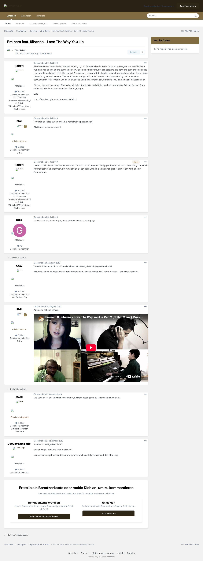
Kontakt (120, 553)
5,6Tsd (20, 147)
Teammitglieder (59, 23)
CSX (19, 265)
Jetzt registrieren (188, 6)
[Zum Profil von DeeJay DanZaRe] (19, 454)
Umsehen (11, 16)
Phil (19, 121)
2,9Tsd (20, 423)
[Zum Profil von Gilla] (19, 230)
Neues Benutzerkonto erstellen (44, 516)
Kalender (20, 23)
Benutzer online (79, 23)
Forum (8, 23)
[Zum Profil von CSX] (19, 276)
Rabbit (23, 50)
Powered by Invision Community (101, 557)
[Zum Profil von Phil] (19, 131)
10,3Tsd (21, 91)
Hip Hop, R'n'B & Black (41, 53)
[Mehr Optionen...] (145, 63)
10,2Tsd (21, 291)
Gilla (19, 219)
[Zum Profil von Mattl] (19, 407)
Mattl (19, 397)
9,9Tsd (20, 469)
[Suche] (195, 15)
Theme (84, 553)
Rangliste (41, 16)
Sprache (72, 553)
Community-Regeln (38, 23)
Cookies (131, 553)
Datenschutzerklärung (103, 553)
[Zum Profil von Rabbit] (10, 52)
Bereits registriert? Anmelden (158, 6)
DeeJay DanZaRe (19, 443)
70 (20, 246)
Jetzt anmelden (108, 513)
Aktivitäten (26, 16)
